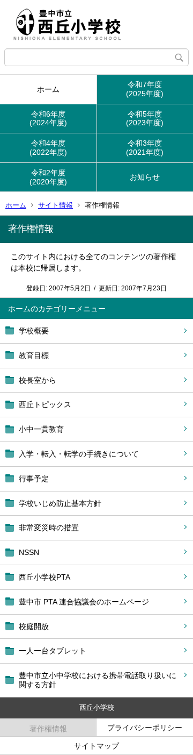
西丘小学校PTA (44, 577)
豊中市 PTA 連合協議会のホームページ (84, 601)
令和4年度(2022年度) (48, 147)
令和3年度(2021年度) (145, 147)
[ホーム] (96, 24)
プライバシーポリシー (144, 727)
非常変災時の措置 (49, 527)
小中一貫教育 (41, 429)
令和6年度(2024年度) (48, 118)
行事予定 (34, 478)
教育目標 (34, 355)
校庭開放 (34, 626)
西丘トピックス (45, 404)
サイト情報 (55, 205)
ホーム (48, 89)
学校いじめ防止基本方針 (60, 503)
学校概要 (34, 330)
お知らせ (145, 177)
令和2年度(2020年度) (48, 177)
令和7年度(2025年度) (145, 89)
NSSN (29, 552)
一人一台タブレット (52, 650)
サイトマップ (96, 746)
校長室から (37, 380)
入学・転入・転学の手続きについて (79, 454)
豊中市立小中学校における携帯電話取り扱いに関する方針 (97, 680)
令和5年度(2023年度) (145, 118)
